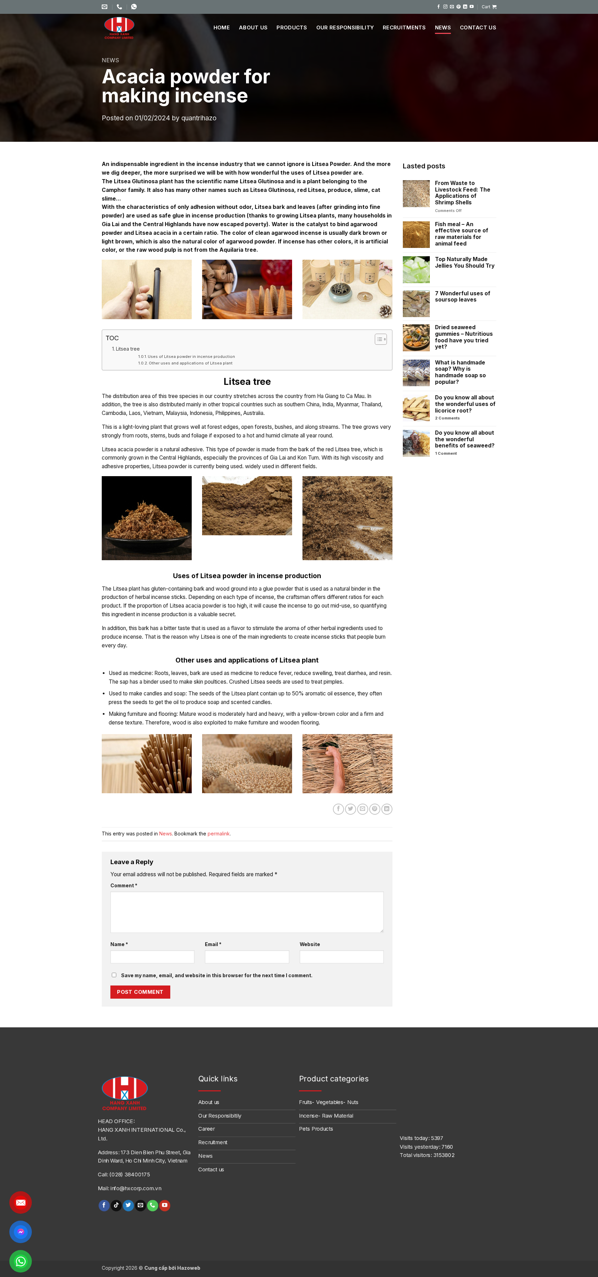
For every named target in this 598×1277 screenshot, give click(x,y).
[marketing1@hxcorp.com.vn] (105, 7)
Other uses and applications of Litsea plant (191, 363)
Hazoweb (188, 1268)
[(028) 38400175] (120, 7)
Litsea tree (128, 349)
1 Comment (455, 453)
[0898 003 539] (134, 7)
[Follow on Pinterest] (458, 6)
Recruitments (404, 27)
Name (119, 944)
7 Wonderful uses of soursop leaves (462, 296)
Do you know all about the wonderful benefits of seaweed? (465, 439)
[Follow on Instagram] (445, 6)
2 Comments (457, 418)
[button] (489, 7)
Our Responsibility (345, 27)
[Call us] (152, 1205)
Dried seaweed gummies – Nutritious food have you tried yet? (464, 337)
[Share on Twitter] (350, 809)
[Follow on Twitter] (128, 1205)
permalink (219, 833)
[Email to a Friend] (362, 809)
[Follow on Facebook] (439, 6)
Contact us (478, 27)
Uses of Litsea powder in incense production (191, 356)
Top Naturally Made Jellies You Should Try (465, 262)
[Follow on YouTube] (472, 6)
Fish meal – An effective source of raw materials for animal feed (461, 234)
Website (310, 944)
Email (213, 944)
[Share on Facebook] (338, 809)
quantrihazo (199, 118)
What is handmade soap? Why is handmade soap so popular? (460, 372)
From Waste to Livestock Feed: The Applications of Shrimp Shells (462, 193)
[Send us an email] (452, 6)
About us (253, 27)
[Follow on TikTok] (115, 1205)
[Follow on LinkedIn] (465, 6)
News (443, 27)
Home (222, 27)
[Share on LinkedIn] (386, 809)
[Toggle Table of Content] (377, 339)
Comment (123, 885)
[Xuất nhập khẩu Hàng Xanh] (128, 27)
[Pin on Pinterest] (374, 809)
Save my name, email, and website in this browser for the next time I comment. (216, 975)
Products (292, 27)
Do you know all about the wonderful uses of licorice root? (465, 404)
